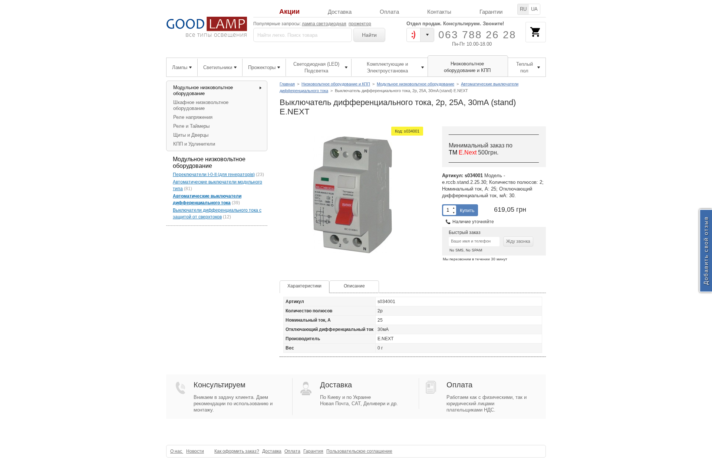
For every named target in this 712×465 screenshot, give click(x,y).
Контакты (439, 12)
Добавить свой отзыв (706, 251)
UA (534, 9)
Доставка (340, 12)
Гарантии (490, 12)
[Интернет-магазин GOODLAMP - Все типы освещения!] (207, 27)
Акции (289, 11)
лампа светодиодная (324, 23)
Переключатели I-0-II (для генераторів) (214, 174)
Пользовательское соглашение (359, 451)
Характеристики (304, 286)
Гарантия (313, 451)
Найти (369, 35)
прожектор (360, 23)
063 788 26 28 (477, 34)
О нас (176, 451)
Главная (287, 84)
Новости (195, 451)
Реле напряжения (192, 117)
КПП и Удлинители (194, 144)
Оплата (389, 12)
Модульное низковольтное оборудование (415, 84)
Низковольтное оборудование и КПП (335, 84)
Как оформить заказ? (236, 451)
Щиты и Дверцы (190, 135)
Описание (354, 286)
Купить (467, 210)
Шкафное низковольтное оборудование (200, 105)
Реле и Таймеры (191, 126)
